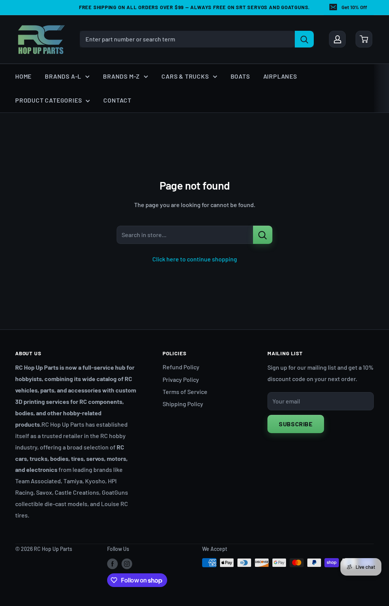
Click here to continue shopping (194, 259)
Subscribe (296, 423)
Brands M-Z (121, 76)
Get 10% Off (354, 7)
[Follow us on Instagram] (127, 563)
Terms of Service (185, 391)
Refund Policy (181, 366)
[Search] (304, 39)
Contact (117, 100)
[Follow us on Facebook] (112, 563)
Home (23, 76)
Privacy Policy (181, 379)
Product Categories (48, 100)
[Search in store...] (262, 235)
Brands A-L (63, 76)
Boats (240, 76)
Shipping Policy (183, 403)
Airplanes (280, 76)
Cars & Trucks (185, 76)
